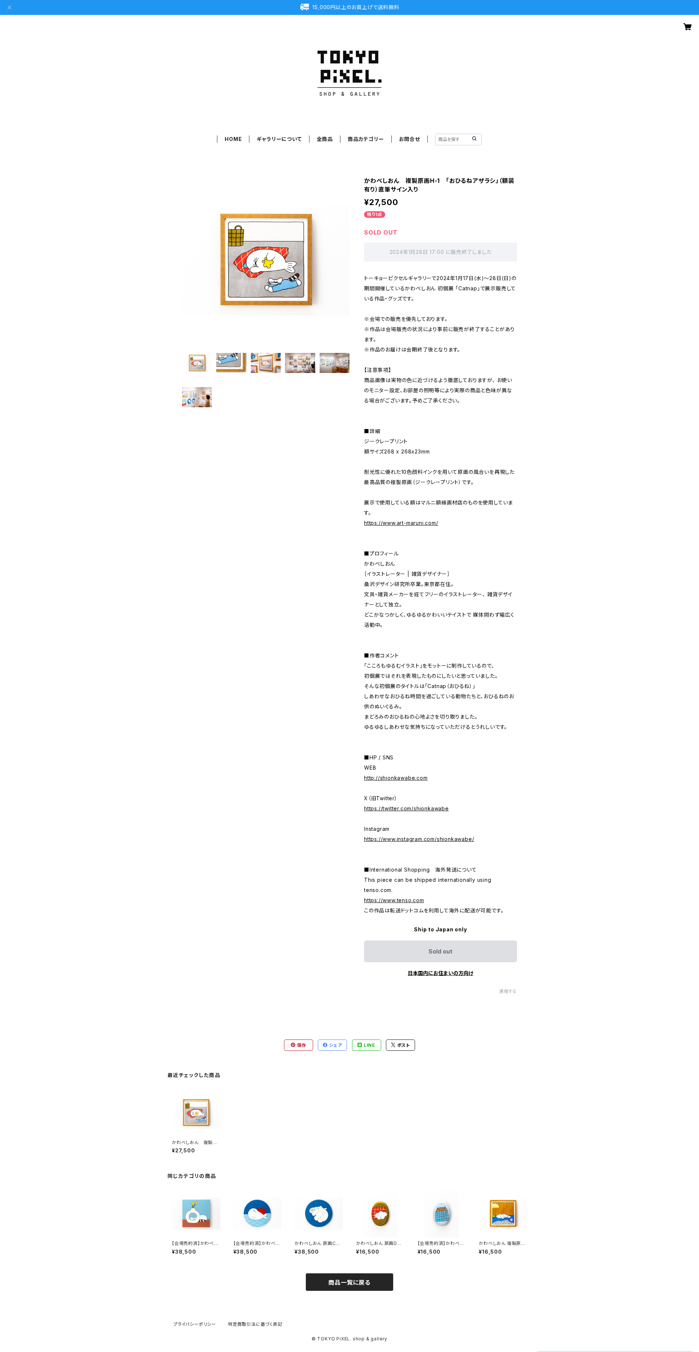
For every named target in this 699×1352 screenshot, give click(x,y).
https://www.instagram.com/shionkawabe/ (419, 839)
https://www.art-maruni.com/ (401, 523)
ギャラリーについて (279, 139)
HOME (233, 139)
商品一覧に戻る (349, 1282)
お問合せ (409, 139)
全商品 (325, 139)
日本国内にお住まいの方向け (440, 973)
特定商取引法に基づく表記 (255, 1324)
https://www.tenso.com (394, 900)
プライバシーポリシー (194, 1324)
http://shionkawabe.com (396, 778)
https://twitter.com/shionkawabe (406, 808)
